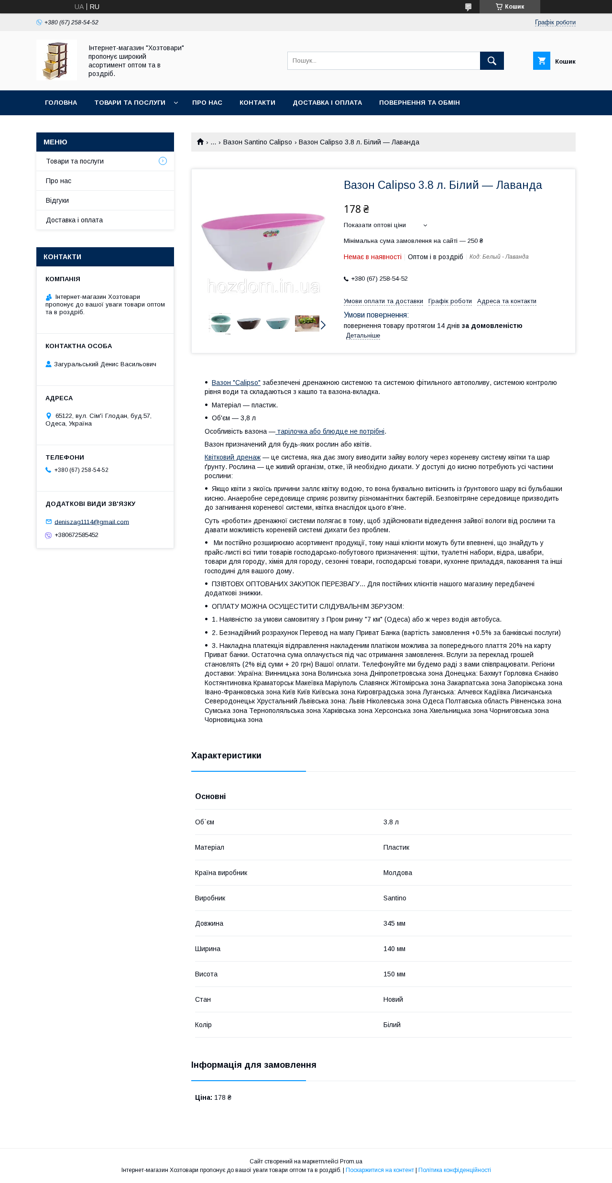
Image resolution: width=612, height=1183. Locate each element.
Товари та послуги (129, 102)
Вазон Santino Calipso (257, 142)
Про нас (207, 102)
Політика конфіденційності (454, 1170)
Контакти (257, 102)
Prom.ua (351, 1161)
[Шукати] (492, 61)
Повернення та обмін (419, 102)
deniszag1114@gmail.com (92, 521)
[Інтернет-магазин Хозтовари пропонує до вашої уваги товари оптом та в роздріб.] (56, 78)
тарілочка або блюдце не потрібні (329, 431)
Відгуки (57, 200)
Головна (61, 102)
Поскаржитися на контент (380, 1170)
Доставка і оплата (327, 102)
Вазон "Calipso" (236, 382)
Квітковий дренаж (233, 457)
